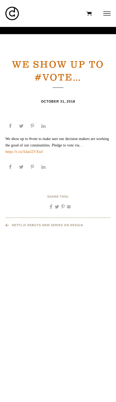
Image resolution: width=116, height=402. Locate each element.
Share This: (58, 196)
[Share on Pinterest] (32, 126)
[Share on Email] (67, 205)
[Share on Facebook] (10, 126)
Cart (88, 13)
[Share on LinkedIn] (43, 126)
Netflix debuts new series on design (47, 225)
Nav (106, 13)
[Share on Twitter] (21, 126)
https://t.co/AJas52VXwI (24, 152)
